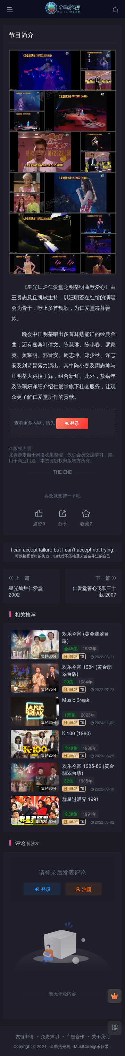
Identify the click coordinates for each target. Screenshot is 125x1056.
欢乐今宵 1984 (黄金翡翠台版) (87, 670)
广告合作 (75, 1036)
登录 (74, 423)
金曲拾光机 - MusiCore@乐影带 (79, 1046)
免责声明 (50, 1036)
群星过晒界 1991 (80, 798)
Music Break (75, 699)
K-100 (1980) (76, 732)
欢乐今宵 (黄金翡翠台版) (85, 637)
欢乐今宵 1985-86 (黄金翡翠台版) (88, 769)
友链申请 (25, 1036)
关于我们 (101, 1036)
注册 (87, 888)
